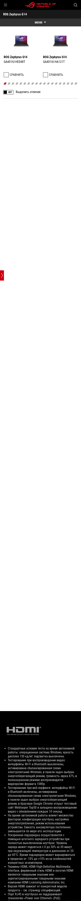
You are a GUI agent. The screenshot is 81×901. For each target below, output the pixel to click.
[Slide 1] (5, 84)
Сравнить (17, 75)
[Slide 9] (36, 84)
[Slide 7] (28, 84)
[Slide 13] (52, 84)
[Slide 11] (44, 84)
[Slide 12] (48, 84)
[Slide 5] (20, 84)
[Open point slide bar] (2, 275)
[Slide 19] (76, 84)
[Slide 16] (64, 84)
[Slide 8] (32, 84)
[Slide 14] (56, 84)
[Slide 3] (13, 84)
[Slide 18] (72, 84)
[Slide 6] (24, 84)
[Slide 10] (40, 84)
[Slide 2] (9, 84)
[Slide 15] (60, 84)
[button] (5, 5)
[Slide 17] (68, 84)
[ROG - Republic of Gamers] (40, 5)
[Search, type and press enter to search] (75, 5)
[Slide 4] (17, 84)
